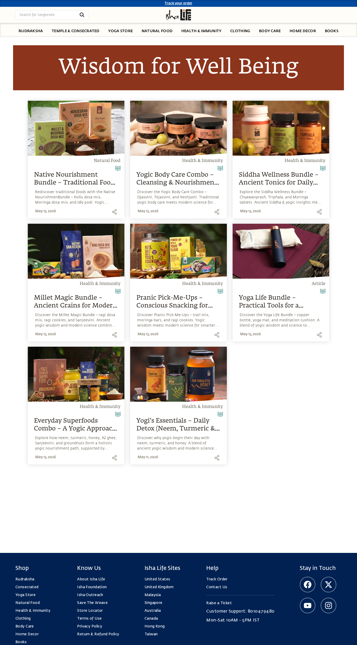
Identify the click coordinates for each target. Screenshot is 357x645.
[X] (328, 584)
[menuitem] (30, 31)
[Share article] (114, 212)
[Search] (82, 15)
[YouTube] (307, 605)
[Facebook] (307, 584)
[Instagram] (328, 605)
